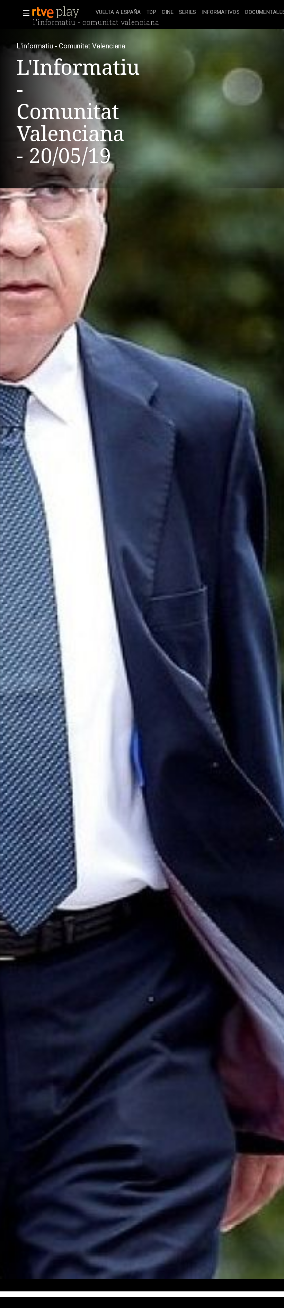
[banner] (62, 12)
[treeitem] (118, 13)
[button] (24, 13)
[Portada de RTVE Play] (56, 12)
